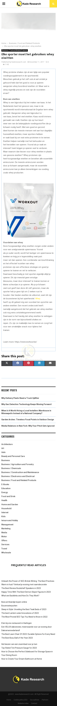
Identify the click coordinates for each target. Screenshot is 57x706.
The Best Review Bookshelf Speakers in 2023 (21, 588)
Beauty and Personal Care (13, 456)
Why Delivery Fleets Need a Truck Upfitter (20, 398)
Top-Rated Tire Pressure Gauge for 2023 (19, 648)
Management (7, 524)
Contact (34, 703)
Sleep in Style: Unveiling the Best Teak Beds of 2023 (23, 609)
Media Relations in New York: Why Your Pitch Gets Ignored (28, 426)
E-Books (5, 484)
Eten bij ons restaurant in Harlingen (16, 623)
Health (4, 500)
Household (6, 508)
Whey (37, 298)
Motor (4, 536)
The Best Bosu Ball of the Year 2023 (17, 638)
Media (4, 532)
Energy (4, 492)
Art (2, 448)
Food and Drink (8, 496)
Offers (4, 540)
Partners (45, 700)
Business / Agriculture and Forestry (17, 464)
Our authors (34, 700)
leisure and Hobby (9, 520)
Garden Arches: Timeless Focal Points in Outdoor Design (27, 419)
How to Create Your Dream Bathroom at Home (21, 659)
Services (5, 544)
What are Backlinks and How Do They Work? (20, 596)
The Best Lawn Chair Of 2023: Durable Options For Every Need (28, 634)
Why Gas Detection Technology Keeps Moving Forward (26, 404)
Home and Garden (9, 504)
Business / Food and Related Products (14, 50)
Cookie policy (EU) (20, 700)
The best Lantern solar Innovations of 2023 (20, 613)
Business (5, 460)
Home (9, 700)
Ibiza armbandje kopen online (14, 602)
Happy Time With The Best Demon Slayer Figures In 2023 (26, 592)
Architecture (7, 444)
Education (6, 488)
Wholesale (6, 552)
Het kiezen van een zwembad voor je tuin (19, 644)
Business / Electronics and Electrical (18, 476)
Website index (23, 703)
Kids (3, 516)
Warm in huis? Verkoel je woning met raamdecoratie (24, 584)
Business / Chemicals (11, 468)
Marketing (6, 528)
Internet (4, 512)
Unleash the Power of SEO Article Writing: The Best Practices (27, 581)
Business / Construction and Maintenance (20, 472)
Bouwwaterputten (9, 606)
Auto (3, 452)
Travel (4, 549)
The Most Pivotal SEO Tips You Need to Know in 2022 (24, 617)
